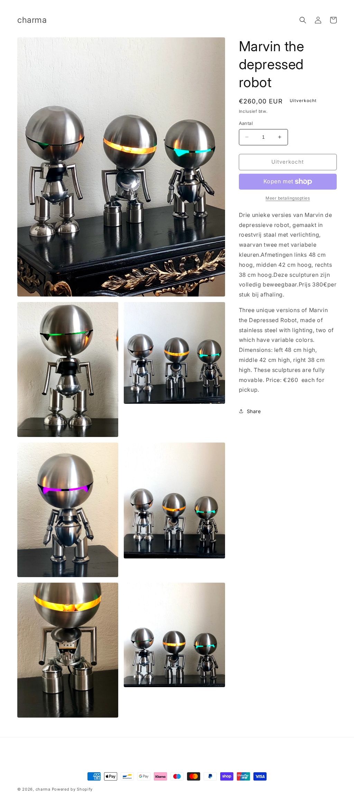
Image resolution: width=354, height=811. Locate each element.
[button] (302, 20)
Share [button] (254, 411)
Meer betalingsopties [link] (288, 198)
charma (43, 789)
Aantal (246, 123)
